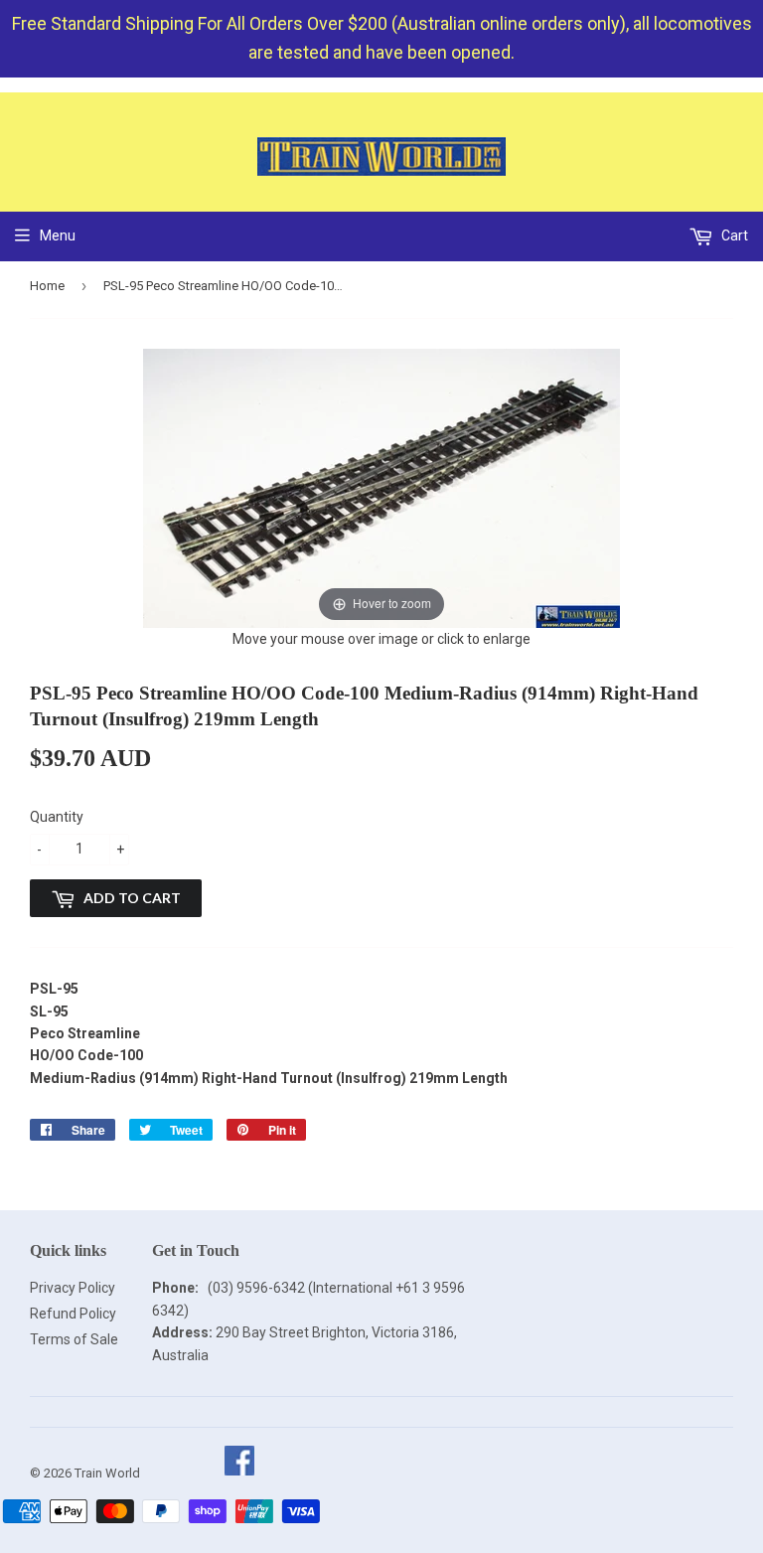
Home (47, 285)
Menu (58, 235)
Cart (733, 235)
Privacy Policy (72, 1288)
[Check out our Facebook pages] (239, 1473)
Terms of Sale (74, 1339)
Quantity (56, 817)
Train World (107, 1473)
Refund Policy (73, 1313)
